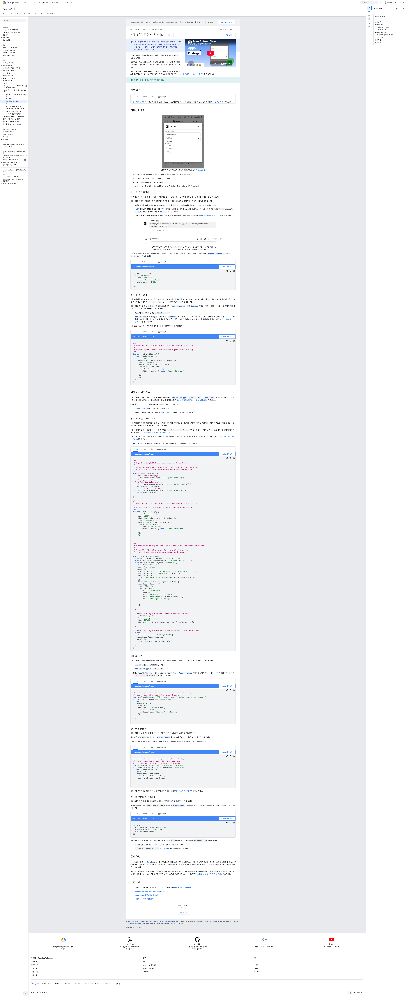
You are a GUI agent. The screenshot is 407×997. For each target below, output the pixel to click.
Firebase (77, 984)
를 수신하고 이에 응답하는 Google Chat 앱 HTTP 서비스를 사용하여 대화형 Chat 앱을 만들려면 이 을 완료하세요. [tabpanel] (182, 102)
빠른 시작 (218, 102)
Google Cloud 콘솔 (149, 968)
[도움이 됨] (230, 29)
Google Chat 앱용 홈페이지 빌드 (210, 216)
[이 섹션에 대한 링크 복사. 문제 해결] (142, 857)
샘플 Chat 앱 (200, 170)
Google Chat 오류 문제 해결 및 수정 (208, 874)
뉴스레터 (257, 965)
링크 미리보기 (164, 849)
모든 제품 (55, 3)
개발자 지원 (34, 972)
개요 (4, 14)
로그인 (402, 2)
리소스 (67, 3)
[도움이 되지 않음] (234, 29)
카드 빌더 (50, 14)
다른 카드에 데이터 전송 (183, 791)
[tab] (135, 96)
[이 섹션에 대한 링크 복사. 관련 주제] (142, 882)
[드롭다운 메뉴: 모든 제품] (60, 2)
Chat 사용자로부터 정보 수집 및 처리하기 (191, 400)
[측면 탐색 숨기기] (25, 993)
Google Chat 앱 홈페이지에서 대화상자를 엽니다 (152, 891)
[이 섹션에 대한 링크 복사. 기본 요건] (142, 90)
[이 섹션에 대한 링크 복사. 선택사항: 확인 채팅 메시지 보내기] (157, 797)
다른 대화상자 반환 (141, 409)
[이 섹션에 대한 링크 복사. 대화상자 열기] (147, 110)
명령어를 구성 (177, 205)
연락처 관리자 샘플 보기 (182, 888)
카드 (147, 862)
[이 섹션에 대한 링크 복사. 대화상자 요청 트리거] (151, 192)
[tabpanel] (183, 277)
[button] (14, 35)
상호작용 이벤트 (139, 102)
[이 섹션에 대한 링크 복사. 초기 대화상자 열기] (149, 295)
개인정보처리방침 (41, 992)
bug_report (397, 8)
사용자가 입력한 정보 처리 (144, 899)
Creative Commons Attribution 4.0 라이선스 (165, 921)
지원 (41, 14)
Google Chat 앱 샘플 (148, 80)
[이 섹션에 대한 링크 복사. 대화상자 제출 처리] (152, 392)
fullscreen (400, 8)
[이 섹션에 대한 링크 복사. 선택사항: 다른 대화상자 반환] (157, 419)
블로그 (256, 961)
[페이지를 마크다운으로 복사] (169, 35)
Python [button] (144, 97)
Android (57, 984)
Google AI (106, 984)
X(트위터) (257, 968)
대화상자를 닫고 (166, 412)
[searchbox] (14, 20)
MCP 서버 (27, 14)
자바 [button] (152, 97)
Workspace (21, 2)
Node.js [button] (135, 97)
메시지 (137, 209)
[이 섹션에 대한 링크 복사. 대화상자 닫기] (144, 656)
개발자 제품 (34, 965)
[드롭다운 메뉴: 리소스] (71, 2)
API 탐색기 (146, 972)
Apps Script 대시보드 (149, 965)
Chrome (67, 984)
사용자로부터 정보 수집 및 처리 (193, 74)
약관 (32, 992)
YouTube (257, 972)
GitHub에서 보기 (226, 267)
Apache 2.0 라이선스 (210, 921)
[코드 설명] (227, 270)
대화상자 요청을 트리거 (157, 845)
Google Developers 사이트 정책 (138, 923)
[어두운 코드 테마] (230, 270)
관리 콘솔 (145, 961)
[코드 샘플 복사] (234, 270)
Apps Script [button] (161, 97)
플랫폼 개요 (34, 961)
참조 (18, 14)
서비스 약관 (34, 975)
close (403, 8)
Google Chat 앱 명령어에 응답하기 (147, 895)
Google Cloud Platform (91, 984)
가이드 (11, 14)
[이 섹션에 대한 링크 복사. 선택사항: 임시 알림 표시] (150, 729)
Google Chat (43, 3)
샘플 (35, 14)
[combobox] (370, 2)
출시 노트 (34, 968)
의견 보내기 (229, 35)
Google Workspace (140, 29)
